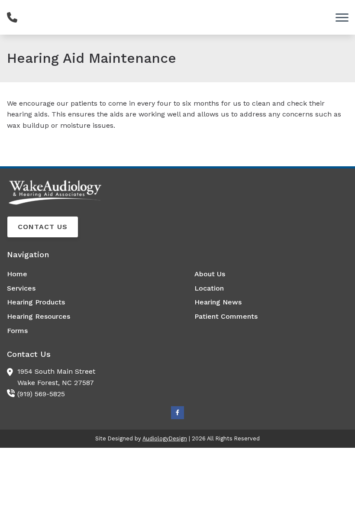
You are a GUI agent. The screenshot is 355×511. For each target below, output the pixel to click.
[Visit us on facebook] (177, 412)
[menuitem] (84, 274)
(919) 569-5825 (41, 394)
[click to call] (12, 17)
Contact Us (43, 227)
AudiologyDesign (164, 438)
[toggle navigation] (342, 17)
